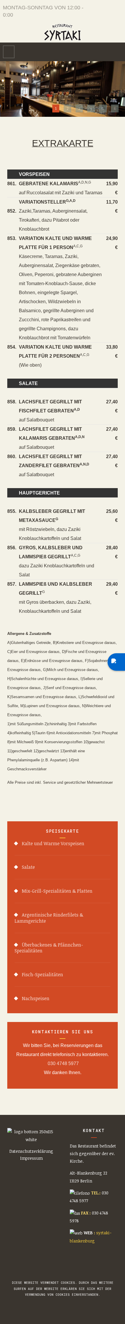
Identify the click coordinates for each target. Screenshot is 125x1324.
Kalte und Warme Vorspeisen (53, 843)
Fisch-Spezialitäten (42, 974)
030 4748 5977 (63, 1063)
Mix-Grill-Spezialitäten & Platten (57, 891)
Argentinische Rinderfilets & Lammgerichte (49, 918)
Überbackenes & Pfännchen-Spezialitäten (49, 948)
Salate (28, 867)
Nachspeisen (35, 998)
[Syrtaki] (62, 32)
